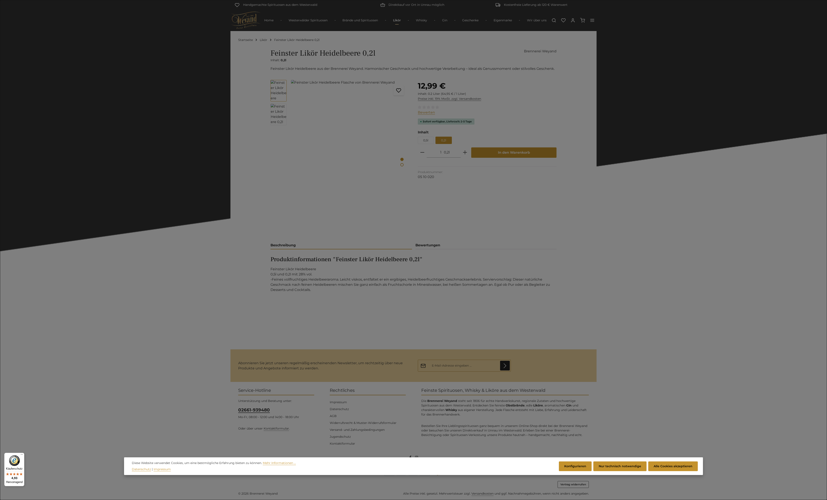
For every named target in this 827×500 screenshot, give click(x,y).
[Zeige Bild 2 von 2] (402, 164)
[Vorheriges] (383, 230)
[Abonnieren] (505, 365)
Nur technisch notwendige (620, 466)
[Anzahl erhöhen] (464, 152)
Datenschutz (339, 409)
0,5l (425, 140)
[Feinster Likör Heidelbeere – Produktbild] (350, 158)
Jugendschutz (340, 437)
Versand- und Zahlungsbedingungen (357, 430)
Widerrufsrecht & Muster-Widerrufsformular (363, 423)
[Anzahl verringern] (422, 152)
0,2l (443, 140)
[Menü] (21, 455)
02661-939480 (254, 409)
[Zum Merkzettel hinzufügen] (398, 90)
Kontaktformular (276, 428)
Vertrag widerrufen (573, 484)
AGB (333, 416)
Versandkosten (482, 493)
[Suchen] (554, 20)
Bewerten (426, 112)
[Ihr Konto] (573, 20)
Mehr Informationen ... (279, 463)
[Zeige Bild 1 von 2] (402, 159)
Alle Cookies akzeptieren (673, 466)
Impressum (338, 402)
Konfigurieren (575, 466)
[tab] (341, 245)
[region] (340, 158)
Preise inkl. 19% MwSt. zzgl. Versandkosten (449, 99)
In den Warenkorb (514, 152)
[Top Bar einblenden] (592, 20)
